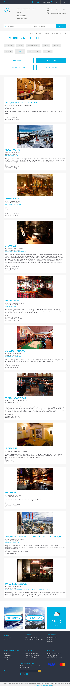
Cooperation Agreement (32, 655)
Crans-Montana (33, 46)
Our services (22, 19)
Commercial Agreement (32, 657)
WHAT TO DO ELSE (19, 60)
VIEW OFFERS (51, 67)
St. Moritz (55, 33)
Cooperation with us (31, 653)
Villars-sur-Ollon (34, 51)
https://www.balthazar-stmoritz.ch (15, 251)
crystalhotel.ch (9, 404)
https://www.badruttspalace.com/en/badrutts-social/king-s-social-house (27, 590)
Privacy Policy (8, 657)
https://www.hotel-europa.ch (13, 107)
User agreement (8, 659)
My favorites (46, 2)
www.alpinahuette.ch (11, 155)
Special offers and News (26, 9)
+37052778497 (33, 637)
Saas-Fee (8, 51)
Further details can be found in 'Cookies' (42, 685)
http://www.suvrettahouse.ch (13, 204)
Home (31, 33)
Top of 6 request (52, 655)
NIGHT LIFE (51, 60)
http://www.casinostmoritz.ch (13, 356)
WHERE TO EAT (18, 67)
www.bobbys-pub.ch (11, 306)
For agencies (15, 2)
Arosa (20, 46)
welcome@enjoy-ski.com (58, 13)
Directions (38, 33)
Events (19, 12)
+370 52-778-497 (60, 9)
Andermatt (9, 46)
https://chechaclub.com (11, 542)
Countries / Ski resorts (54, 653)
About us (6, 2)
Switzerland (46, 33)
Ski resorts (21, 15)
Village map (12, 618)
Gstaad (46, 46)
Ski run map (34, 618)
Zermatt (47, 51)
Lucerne (56, 46)
